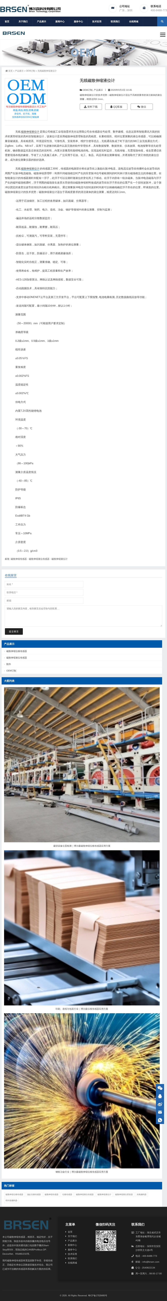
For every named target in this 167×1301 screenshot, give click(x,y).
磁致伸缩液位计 (30, 131)
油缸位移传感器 (34, 1194)
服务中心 (78, 21)
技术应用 (96, 21)
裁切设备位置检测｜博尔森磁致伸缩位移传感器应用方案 (81, 846)
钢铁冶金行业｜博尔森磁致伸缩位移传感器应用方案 (82, 1172)
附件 (8, 664)
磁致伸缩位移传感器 (16, 651)
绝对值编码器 (11, 1200)
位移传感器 (67, 1194)
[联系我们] (160, 1096)
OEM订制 (30, 71)
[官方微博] (160, 1104)
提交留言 (14, 631)
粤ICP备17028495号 (97, 1295)
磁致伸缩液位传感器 (39, 559)
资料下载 (92, 106)
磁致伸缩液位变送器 (124, 1194)
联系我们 (115, 21)
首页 (7, 21)
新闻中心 (60, 21)
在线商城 (133, 21)
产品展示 (41, 21)
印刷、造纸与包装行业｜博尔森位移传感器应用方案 (82, 1009)
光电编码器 (141, 1194)
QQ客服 (117, 106)
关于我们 (23, 21)
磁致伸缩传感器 (19, 559)
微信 (143, 106)
